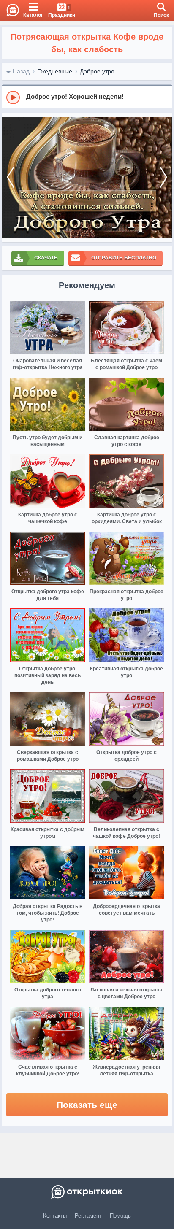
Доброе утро (97, 71)
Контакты (55, 1216)
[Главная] (9, 10)
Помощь (120, 1216)
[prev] (10, 177)
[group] (87, 97)
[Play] (13, 97)
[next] (163, 177)
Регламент (88, 1216)
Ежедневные (54, 71)
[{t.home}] (87, 1192)
